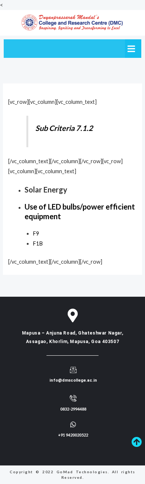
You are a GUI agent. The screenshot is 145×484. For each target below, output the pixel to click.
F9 (36, 233)
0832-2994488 (73, 408)
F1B (38, 243)
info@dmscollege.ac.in (73, 380)
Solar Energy (46, 189)
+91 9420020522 (73, 434)
